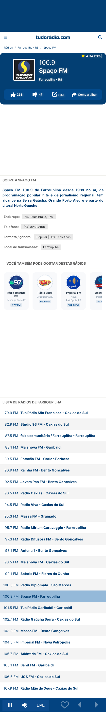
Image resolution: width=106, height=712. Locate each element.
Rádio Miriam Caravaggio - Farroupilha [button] (45, 527)
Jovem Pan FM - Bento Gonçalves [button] (41, 482)
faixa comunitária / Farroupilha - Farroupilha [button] (50, 436)
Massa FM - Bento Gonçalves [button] (36, 631)
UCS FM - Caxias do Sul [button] (31, 677)
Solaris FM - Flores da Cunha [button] (37, 574)
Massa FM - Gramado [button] (30, 516)
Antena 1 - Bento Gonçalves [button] (36, 550)
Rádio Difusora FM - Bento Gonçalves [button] (44, 539)
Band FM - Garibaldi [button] (28, 665)
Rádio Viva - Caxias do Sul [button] (34, 505)
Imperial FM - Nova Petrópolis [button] (36, 642)
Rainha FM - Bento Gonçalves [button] (37, 470)
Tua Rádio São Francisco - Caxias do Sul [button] (46, 413)
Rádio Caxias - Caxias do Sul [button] (36, 493)
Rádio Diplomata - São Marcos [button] (37, 585)
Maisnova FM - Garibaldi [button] (33, 447)
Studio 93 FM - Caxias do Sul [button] (37, 424)
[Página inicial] (53, 37)
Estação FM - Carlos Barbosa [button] (36, 459)
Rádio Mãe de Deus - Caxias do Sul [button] (40, 688)
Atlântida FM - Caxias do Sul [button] (35, 654)
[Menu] (5, 37)
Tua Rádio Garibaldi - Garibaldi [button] (37, 608)
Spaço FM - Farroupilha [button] (31, 596)
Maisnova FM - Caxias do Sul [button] (36, 562)
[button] (16, 94)
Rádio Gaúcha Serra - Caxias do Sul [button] (41, 619)
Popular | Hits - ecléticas (53, 237)
